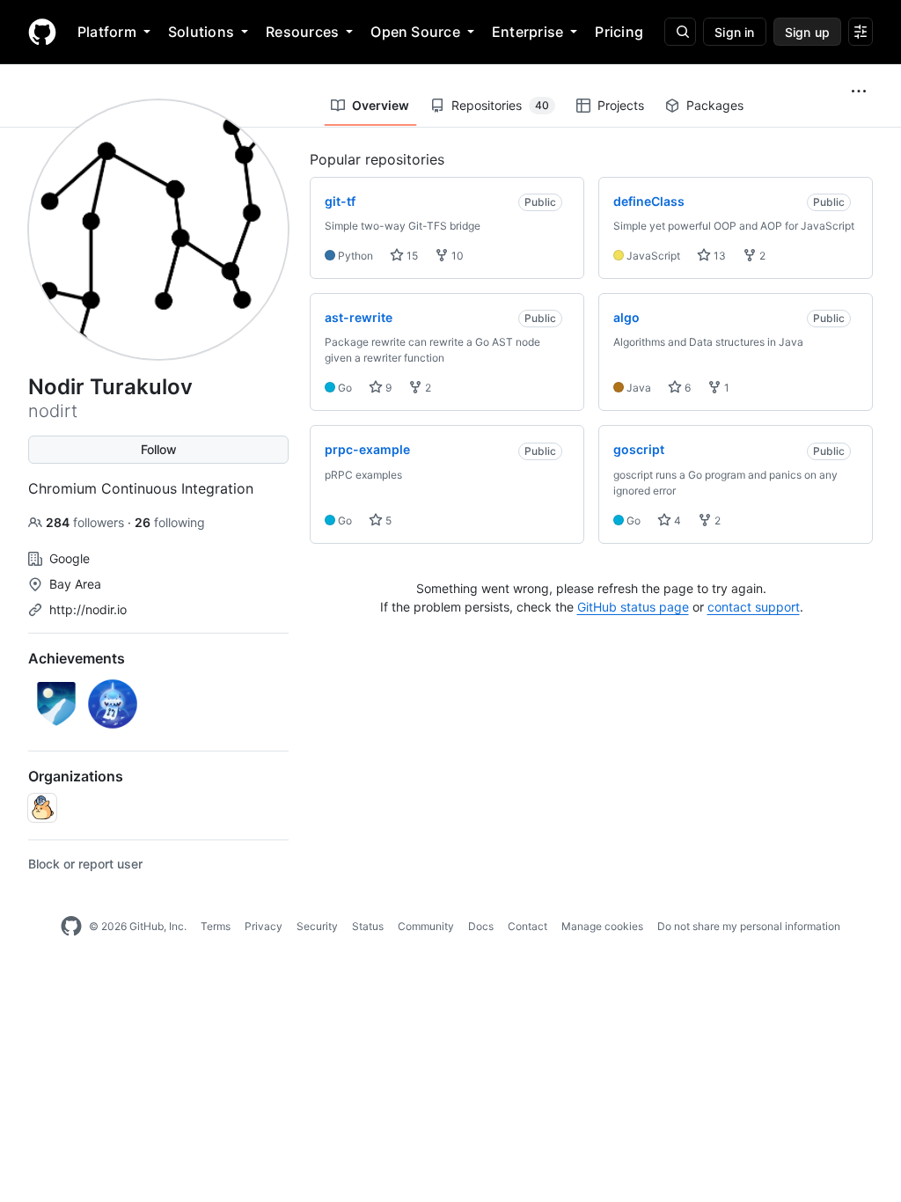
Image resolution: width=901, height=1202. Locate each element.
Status (368, 926)
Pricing (619, 31)
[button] (859, 91)
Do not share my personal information (748, 926)
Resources (302, 31)
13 (718, 255)
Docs (481, 926)
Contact (527, 926)
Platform (106, 31)
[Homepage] (42, 32)
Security (317, 926)
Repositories (500, 105)
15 (411, 255)
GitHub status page (633, 606)
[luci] (42, 808)
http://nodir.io (88, 609)
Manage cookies (602, 926)
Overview (380, 105)
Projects (620, 105)
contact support (753, 606)
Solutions (201, 31)
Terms (216, 926)
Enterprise (527, 31)
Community (426, 926)
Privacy (263, 926)
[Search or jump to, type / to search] (680, 32)
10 (456, 255)
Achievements (76, 658)
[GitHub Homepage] (71, 926)
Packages (715, 105)
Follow (159, 449)
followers (87, 522)
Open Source (415, 31)
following (170, 522)
